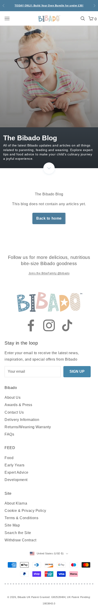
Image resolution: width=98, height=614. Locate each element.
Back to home (49, 218)
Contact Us (14, 412)
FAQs (9, 434)
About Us (13, 397)
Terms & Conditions (21, 518)
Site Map (12, 525)
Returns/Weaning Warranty (28, 427)
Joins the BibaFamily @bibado (49, 273)
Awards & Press (18, 405)
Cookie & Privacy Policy (25, 511)
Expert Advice (16, 472)
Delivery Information (22, 420)
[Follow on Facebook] (30, 325)
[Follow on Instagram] (49, 325)
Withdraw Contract (20, 540)
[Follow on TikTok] (67, 325)
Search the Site (18, 533)
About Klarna (16, 503)
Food (9, 458)
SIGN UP (77, 371)
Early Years (15, 465)
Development (16, 480)
